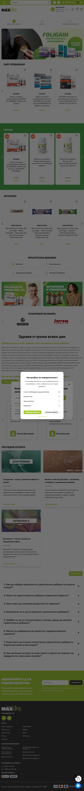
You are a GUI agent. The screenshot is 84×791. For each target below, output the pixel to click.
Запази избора (51, 412)
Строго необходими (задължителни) (36, 392)
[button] (78, 785)
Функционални (29, 401)
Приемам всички (32, 412)
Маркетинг (27, 405)
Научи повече (42, 416)
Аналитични (28, 396)
